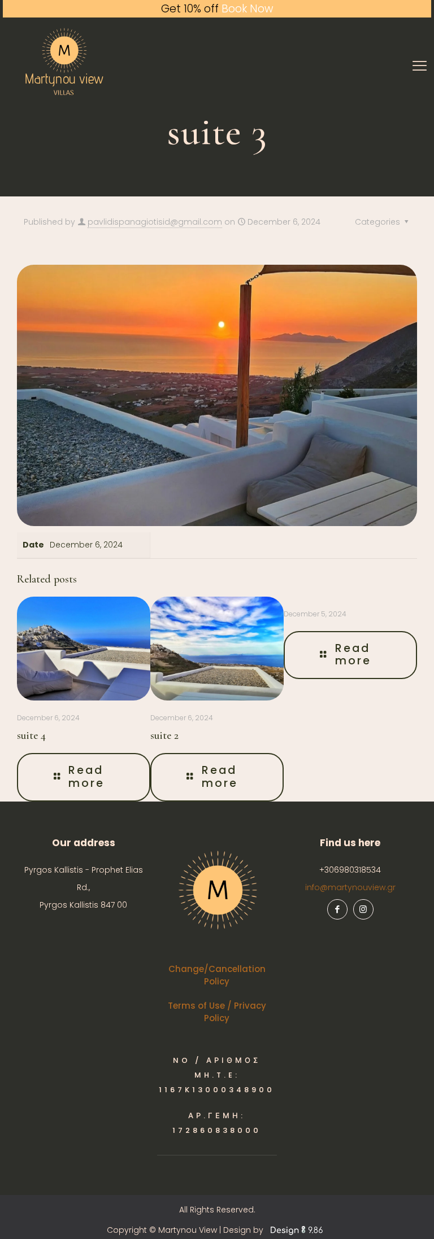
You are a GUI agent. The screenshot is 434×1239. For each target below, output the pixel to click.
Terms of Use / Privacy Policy (217, 1012)
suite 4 (31, 735)
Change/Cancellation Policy (217, 975)
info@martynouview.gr (350, 887)
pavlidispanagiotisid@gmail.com (155, 221)
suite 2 (164, 735)
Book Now (247, 8)
